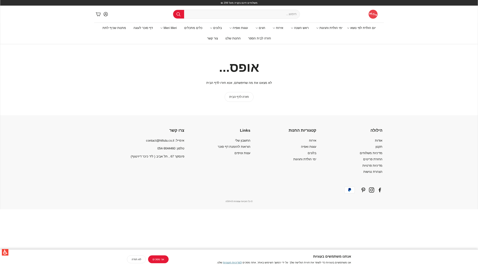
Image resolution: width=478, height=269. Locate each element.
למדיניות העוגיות (232, 262)
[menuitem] (361, 28)
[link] (239, 97)
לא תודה (136, 259)
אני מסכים (158, 259)
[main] (239, 79)
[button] (5, 252)
